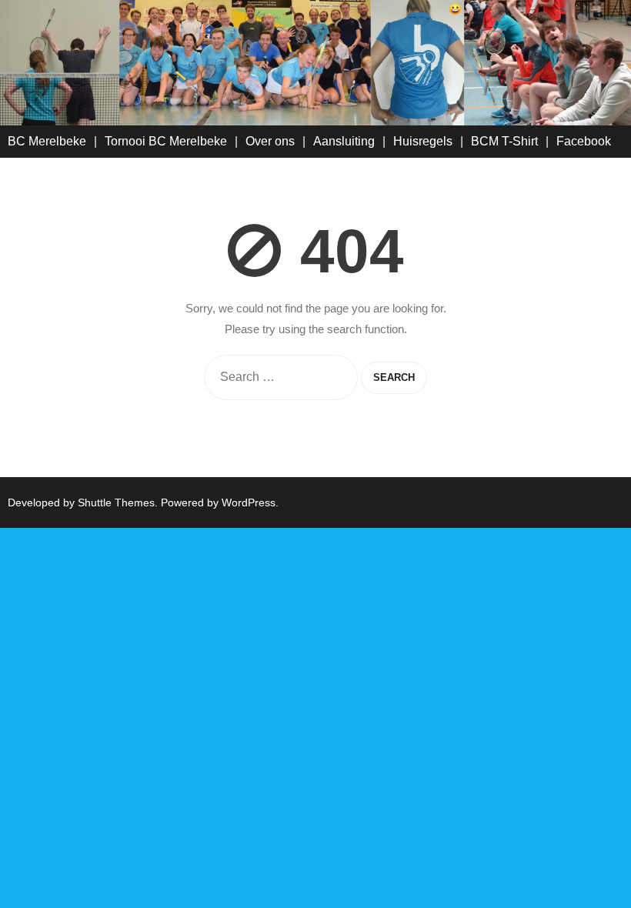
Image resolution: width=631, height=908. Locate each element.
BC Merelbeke (47, 141)
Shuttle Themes (116, 502)
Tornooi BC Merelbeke (166, 141)
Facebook (583, 141)
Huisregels (422, 141)
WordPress (248, 502)
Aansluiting (344, 141)
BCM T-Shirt (504, 141)
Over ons (270, 141)
